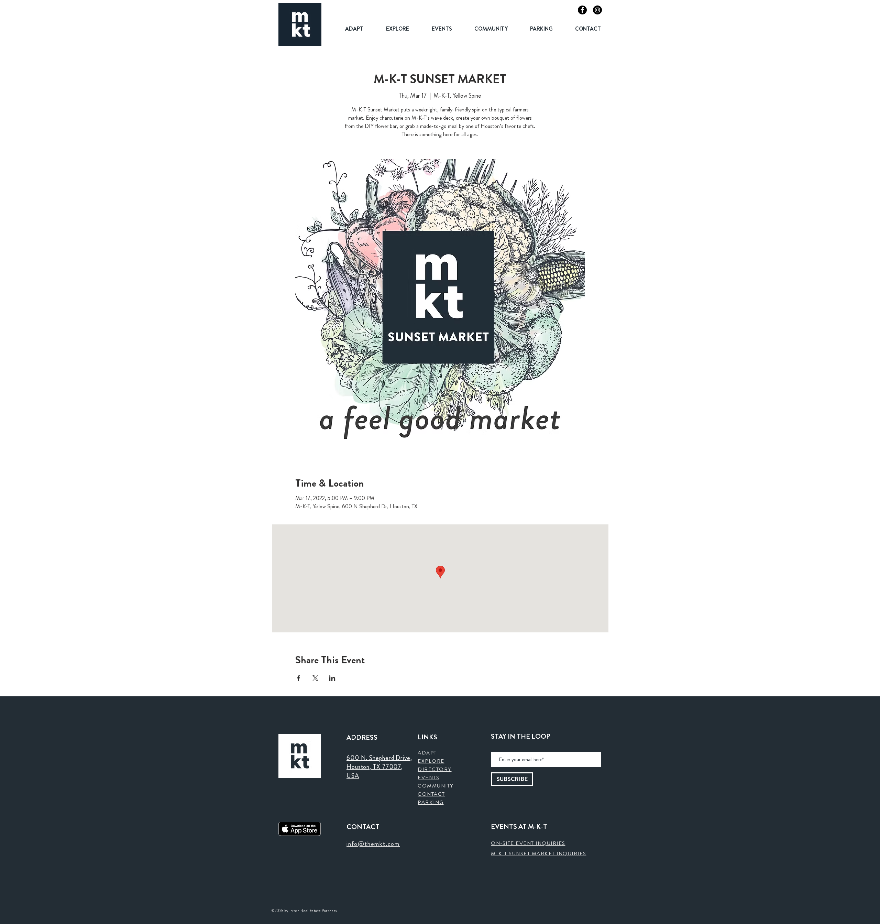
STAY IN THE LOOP (520, 736)
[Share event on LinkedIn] (332, 678)
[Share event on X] (315, 678)
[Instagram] (597, 10)
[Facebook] (582, 10)
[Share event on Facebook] (298, 678)
